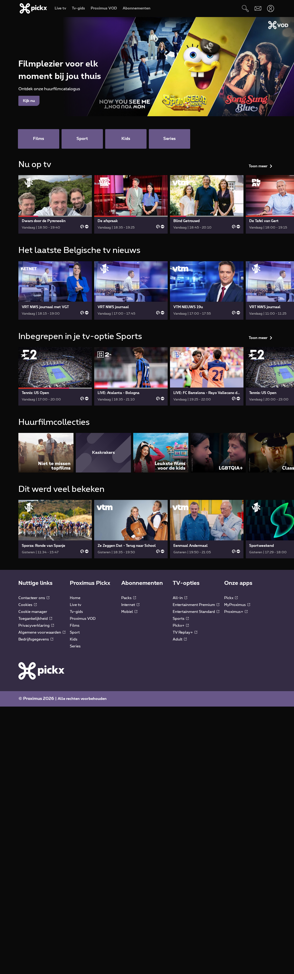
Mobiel (127, 612)
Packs (127, 598)
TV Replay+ (183, 632)
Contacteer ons (32, 598)
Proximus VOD (83, 618)
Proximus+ (234, 612)
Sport (75, 632)
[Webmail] (258, 8)
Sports (179, 618)
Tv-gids (76, 612)
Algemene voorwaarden (40, 632)
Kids (73, 639)
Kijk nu (29, 101)
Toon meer (258, 166)
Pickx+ (179, 625)
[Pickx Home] (41, 671)
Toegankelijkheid (33, 618)
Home (75, 598)
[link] (55, 204)
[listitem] (46, 452)
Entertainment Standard (194, 612)
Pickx (229, 598)
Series (75, 646)
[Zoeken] (245, 8)
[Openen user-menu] (270, 8)
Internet (128, 605)
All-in (178, 598)
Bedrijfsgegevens (34, 639)
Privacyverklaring (34, 625)
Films (74, 625)
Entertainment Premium (194, 605)
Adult (178, 639)
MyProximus (235, 605)
